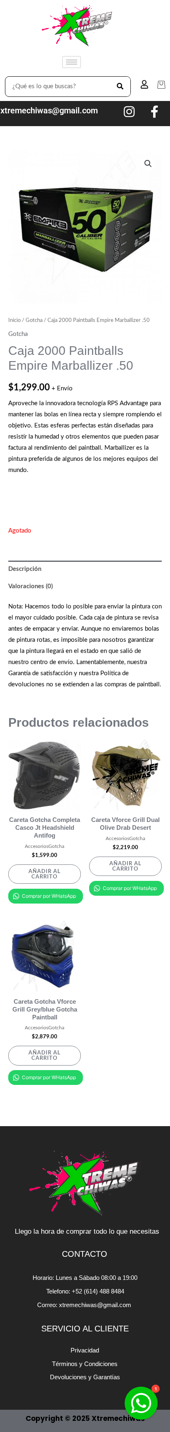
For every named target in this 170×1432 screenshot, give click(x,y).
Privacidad (85, 1350)
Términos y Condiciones (85, 1363)
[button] (148, 163)
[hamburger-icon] (71, 62)
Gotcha (34, 320)
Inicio (14, 320)
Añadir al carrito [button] (44, 874)
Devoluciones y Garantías (85, 1376)
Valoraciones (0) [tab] (30, 586)
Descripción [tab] (24, 569)
